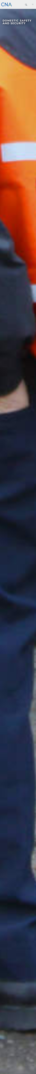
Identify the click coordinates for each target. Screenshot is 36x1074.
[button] (26, 4)
